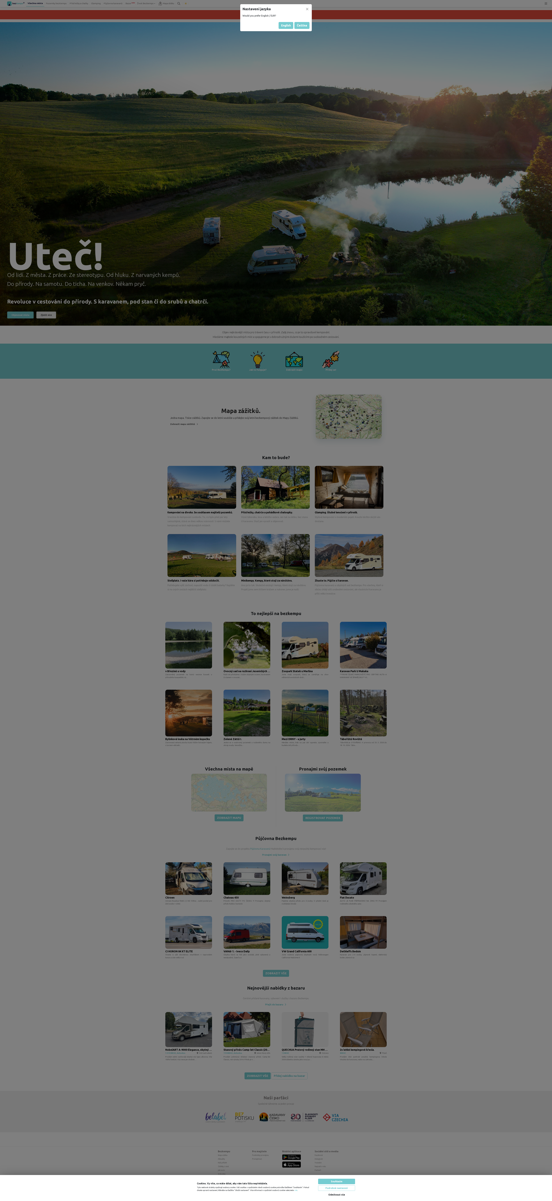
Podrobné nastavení (336, 1188)
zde (295, 1190)
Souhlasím (336, 1181)
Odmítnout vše (336, 1194)
